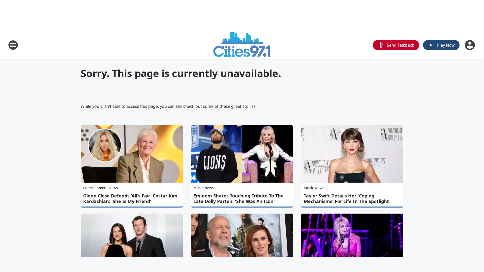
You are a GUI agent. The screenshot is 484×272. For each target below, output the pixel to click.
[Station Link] (242, 45)
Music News (203, 187)
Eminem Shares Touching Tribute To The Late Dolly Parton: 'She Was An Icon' (238, 198)
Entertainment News (100, 187)
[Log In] (470, 45)
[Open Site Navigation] (13, 45)
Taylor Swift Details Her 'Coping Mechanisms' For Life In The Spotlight (346, 198)
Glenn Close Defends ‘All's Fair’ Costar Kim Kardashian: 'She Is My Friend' (130, 198)
